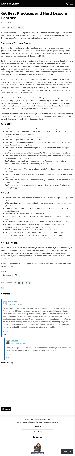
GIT (2, 288)
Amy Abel (14, 341)
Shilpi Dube (12, 301)
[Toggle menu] (72, 4)
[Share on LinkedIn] (12, 27)
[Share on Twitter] (8, 27)
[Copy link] (22, 27)
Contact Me (37, 437)
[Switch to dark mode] (67, 3)
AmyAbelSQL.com (10, 3)
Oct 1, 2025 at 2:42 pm (14, 304)
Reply (4, 334)
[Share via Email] (19, 27)
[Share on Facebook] (15, 27)
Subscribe (37, 432)
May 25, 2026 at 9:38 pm (18, 343)
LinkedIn (37, 426)
